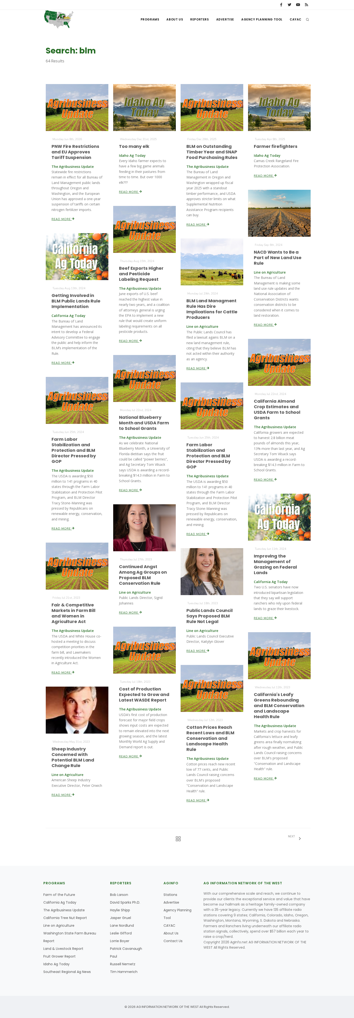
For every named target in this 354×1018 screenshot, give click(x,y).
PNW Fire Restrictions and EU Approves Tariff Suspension (75, 151)
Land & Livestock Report (63, 948)
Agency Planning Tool (261, 19)
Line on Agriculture (58, 925)
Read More (62, 219)
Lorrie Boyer (119, 941)
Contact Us (173, 941)
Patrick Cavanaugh (126, 948)
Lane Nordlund (122, 925)
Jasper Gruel (120, 917)
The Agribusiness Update (64, 910)
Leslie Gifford (121, 933)
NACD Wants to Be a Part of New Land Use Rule (278, 257)
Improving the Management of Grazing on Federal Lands (275, 564)
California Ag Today (59, 902)
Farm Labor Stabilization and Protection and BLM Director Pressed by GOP (74, 450)
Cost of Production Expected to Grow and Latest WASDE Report (144, 694)
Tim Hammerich (124, 971)
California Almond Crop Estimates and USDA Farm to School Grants (277, 409)
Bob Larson (119, 894)
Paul (113, 956)
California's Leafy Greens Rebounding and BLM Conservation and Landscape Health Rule (279, 705)
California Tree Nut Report (65, 917)
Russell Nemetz (122, 964)
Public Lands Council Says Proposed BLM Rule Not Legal (209, 615)
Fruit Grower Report (59, 956)
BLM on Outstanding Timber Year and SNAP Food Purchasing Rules (211, 151)
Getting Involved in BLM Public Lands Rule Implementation (76, 300)
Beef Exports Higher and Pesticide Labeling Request (141, 273)
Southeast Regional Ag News (67, 971)
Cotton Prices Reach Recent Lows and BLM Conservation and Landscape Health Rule (210, 738)
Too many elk (134, 146)
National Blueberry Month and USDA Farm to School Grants (144, 422)
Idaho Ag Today (56, 964)
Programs (150, 19)
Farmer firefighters (275, 146)
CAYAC (296, 19)
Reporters (199, 19)
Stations (170, 894)
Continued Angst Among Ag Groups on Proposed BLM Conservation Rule (143, 575)
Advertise (225, 19)
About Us (174, 19)
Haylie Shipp (120, 910)
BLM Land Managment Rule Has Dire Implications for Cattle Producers (211, 309)
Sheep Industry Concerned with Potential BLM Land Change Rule (73, 757)
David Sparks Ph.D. (125, 902)
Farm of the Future (59, 894)
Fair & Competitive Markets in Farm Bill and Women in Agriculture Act (73, 613)
